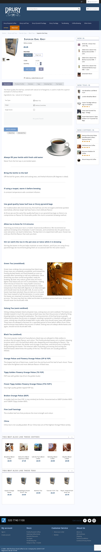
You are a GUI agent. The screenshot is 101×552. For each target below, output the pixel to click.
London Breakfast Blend (89, 96)
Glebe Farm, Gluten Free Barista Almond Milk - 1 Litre (89, 52)
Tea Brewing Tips (31, 540)
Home (4, 33)
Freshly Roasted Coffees (34, 532)
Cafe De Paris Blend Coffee (38, 457)
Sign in (3, 532)
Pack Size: (27, 52)
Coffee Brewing (76, 23)
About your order (59, 532)
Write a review (28, 43)
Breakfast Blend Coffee (9, 457)
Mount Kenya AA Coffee (89, 159)
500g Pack (38, 55)
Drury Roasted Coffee (10, 23)
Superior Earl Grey (67, 483)
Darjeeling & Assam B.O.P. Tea (9, 491)
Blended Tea (21, 133)
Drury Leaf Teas (24, 23)
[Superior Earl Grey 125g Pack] (12, 47)
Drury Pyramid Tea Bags (39, 23)
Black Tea (11, 133)
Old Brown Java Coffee (88, 145)
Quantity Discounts (32, 536)
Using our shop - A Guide (34, 543)
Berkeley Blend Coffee (53, 457)
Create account (5, 535)
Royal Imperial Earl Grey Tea (52, 491)
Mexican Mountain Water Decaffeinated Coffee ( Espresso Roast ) (89, 137)
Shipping (79, 536)
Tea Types (29, 538)
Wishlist (56, 535)
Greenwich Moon (87, 74)
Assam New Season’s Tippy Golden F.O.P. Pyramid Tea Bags (90, 118)
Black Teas (32, 33)
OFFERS (6, 28)
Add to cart (30, 69)
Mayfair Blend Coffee (67, 457)
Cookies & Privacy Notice (84, 540)
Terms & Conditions (82, 538)
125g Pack (28, 55)
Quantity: (26, 63)
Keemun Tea (24, 490)
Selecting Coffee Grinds (33, 534)
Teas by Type (23, 33)
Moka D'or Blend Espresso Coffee (23, 457)
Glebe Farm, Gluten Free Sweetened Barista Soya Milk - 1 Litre (89, 67)
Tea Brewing (65, 23)
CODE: (25, 60)
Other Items (87, 23)
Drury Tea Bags (53, 23)
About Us (79, 532)
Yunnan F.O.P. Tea (38, 490)
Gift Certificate (81, 534)
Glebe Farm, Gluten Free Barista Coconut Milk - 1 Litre (89, 60)
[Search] (79, 9)
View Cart (15, 28)
